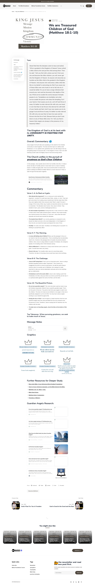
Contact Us (77, 550)
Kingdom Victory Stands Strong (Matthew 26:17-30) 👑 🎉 (55, 540)
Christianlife (33, 569)
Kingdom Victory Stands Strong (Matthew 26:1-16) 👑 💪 (69, 540)
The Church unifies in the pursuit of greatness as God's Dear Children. (18, 75)
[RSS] (76, 582)
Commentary (16, 78)
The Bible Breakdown (23, 6)
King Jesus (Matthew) (20, 11)
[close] (94, 1)
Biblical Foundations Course (38, 6)
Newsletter (32, 565)
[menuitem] (20, 565)
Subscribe (14, 565)
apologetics (33, 567)
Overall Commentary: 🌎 (18, 72)
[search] (81, 6)
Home (13, 11)
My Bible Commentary (53, 6)
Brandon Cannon (55, 19)
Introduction (16, 62)
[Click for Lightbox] (28, 346)
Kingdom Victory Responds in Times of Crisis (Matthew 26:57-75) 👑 (24, 540)
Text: (15, 64)
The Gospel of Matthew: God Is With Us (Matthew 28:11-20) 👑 (9, 540)
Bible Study (32, 572)
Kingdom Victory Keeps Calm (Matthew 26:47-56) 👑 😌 (39, 540)
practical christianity (35, 574)
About (14, 6)
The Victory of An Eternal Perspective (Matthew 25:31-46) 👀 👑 (85, 540)
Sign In (88, 5)
